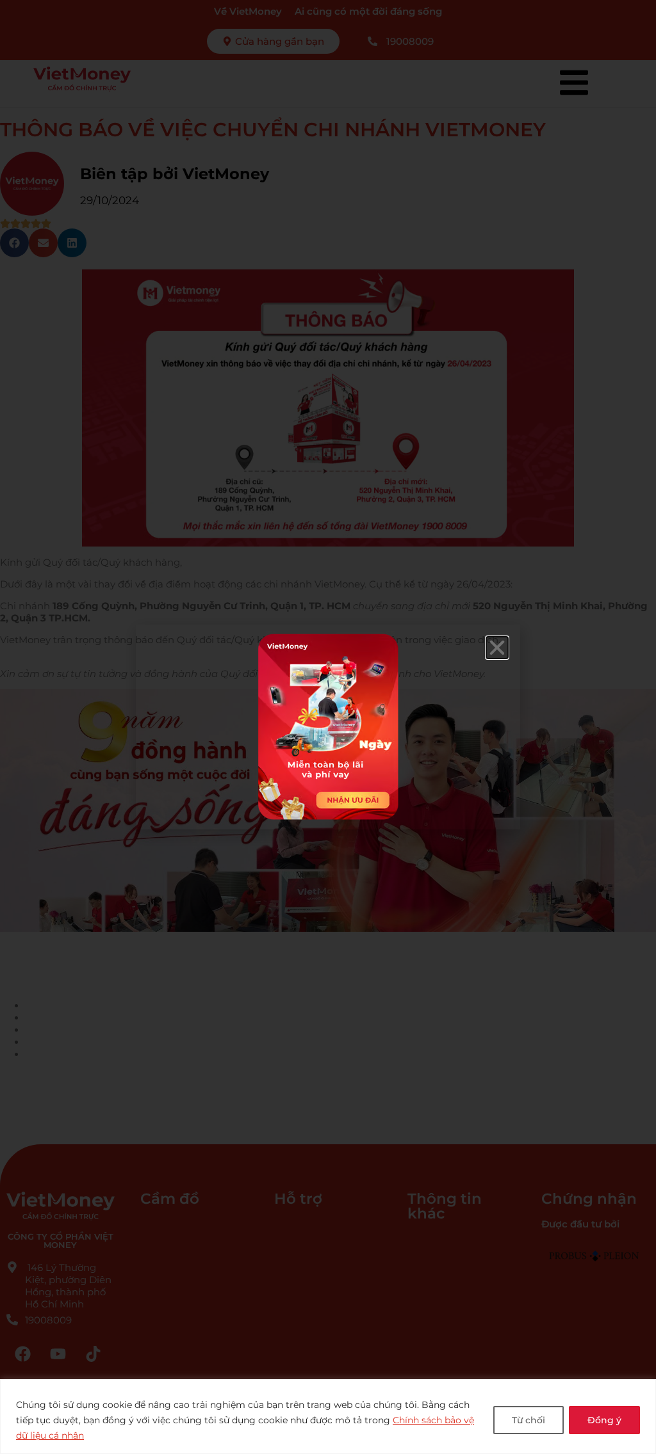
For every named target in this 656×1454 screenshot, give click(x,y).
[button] (497, 647)
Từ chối (528, 1420)
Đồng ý (604, 1420)
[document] (328, 727)
